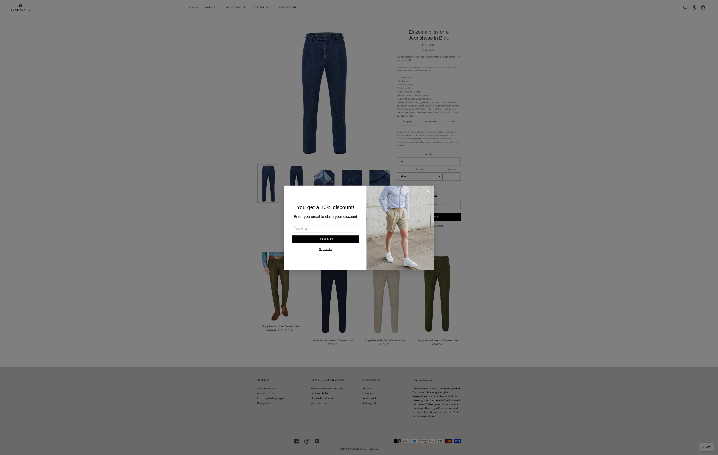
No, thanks (325, 249)
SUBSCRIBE (325, 239)
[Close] (428, 191)
